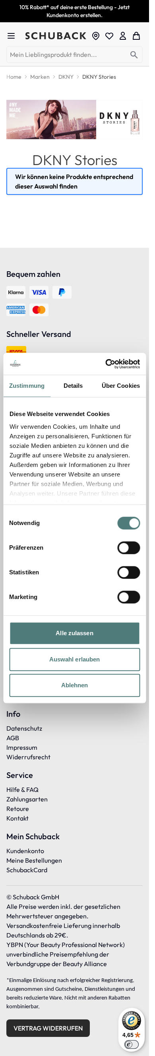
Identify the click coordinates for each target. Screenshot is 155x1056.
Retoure (17, 809)
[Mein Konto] (122, 35)
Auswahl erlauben (74, 659)
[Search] (134, 55)
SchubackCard (26, 870)
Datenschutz (24, 728)
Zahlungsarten (27, 799)
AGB (12, 738)
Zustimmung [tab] (27, 385)
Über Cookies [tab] (121, 385)
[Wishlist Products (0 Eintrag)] (109, 35)
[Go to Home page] (55, 35)
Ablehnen (74, 685)
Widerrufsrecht (28, 757)
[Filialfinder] (95, 35)
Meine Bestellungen (34, 860)
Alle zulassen (74, 633)
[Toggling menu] (14, 36)
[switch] (128, 547)
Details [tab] (73, 385)
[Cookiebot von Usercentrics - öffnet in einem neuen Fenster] (106, 364)
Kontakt (17, 818)
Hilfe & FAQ (22, 789)
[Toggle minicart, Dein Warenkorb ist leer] (136, 35)
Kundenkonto (25, 851)
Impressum (21, 747)
